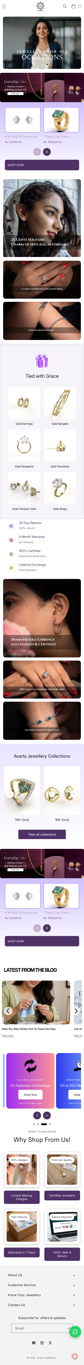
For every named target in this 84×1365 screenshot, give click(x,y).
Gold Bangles (60, 423)
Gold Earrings (24, 423)
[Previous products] (37, 152)
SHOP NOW (16, 165)
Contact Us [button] (16, 1305)
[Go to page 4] (50, 1124)
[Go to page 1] (34, 1124)
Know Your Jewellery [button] (24, 1295)
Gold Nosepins (24, 466)
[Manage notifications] (75, 1356)
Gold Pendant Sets (24, 508)
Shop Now (30, 1094)
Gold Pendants (60, 466)
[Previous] (10, 794)
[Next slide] (47, 1115)
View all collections (42, 834)
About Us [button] (15, 1275)
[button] (4, 6)
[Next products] (47, 152)
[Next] (74, 794)
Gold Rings (60, 508)
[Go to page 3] (44, 1124)
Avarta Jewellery (46, 1357)
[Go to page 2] (38, 1124)
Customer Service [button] (22, 1285)
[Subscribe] (68, 1328)
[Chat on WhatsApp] (75, 1332)
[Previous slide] (37, 1115)
